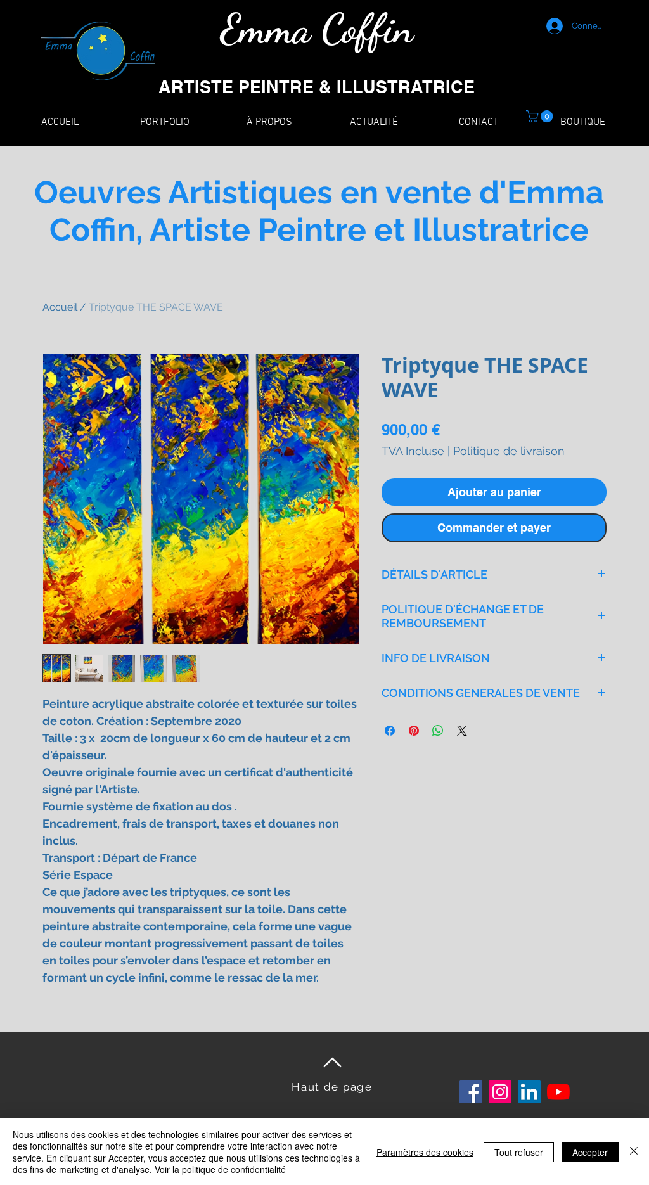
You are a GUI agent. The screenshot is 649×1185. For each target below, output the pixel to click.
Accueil (59, 307)
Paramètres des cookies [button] (424, 1152)
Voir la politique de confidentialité (220, 1169)
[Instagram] (500, 1091)
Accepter (590, 1152)
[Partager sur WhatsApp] (438, 730)
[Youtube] (558, 1091)
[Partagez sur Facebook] (389, 730)
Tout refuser (518, 1152)
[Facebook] (470, 1091)
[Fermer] (633, 1152)
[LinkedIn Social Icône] (529, 1091)
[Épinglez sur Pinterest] (413, 730)
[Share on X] (462, 730)
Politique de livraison (509, 451)
